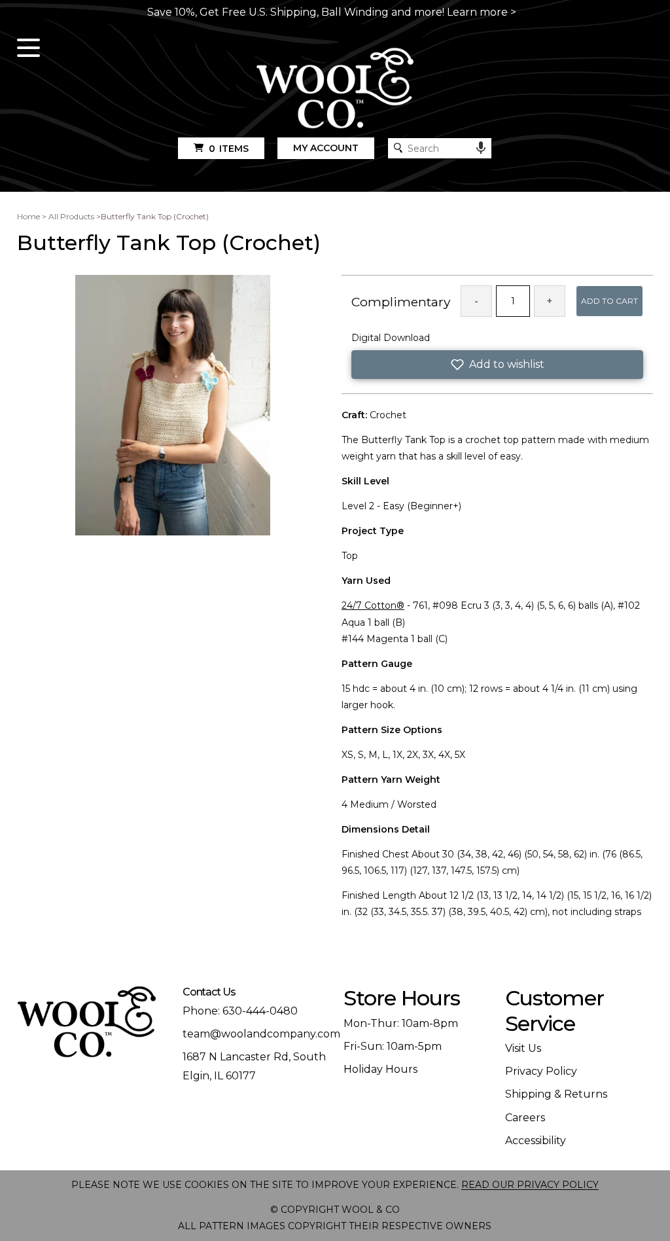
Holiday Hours (380, 1069)
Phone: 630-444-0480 (240, 1011)
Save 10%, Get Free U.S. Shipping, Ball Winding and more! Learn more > (331, 12)
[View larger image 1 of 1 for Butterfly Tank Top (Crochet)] (172, 406)
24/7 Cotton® (373, 605)
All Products (71, 216)
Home (28, 216)
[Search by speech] (481, 148)
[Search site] (398, 147)
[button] (497, 364)
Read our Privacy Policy (530, 1185)
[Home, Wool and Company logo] (335, 89)
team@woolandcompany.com (261, 1034)
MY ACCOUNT (326, 148)
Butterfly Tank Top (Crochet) (155, 216)
